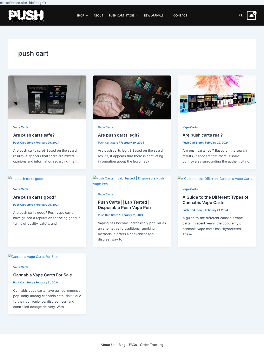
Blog (122, 345)
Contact (180, 15)
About (98, 15)
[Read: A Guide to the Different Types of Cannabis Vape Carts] (215, 178)
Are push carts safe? (34, 135)
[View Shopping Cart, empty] (251, 15)
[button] (241, 15)
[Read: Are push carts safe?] (47, 97)
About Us (108, 345)
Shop (80, 15)
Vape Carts (20, 127)
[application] (86, 15)
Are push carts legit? (119, 135)
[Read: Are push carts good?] (25, 178)
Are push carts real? (203, 135)
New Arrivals (154, 15)
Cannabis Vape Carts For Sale (42, 274)
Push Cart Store (121, 15)
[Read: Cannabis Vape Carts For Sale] (33, 256)
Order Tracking (151, 345)
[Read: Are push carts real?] (217, 97)
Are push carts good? (34, 197)
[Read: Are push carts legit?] (132, 97)
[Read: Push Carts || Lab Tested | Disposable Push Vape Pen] (132, 181)
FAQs (133, 345)
